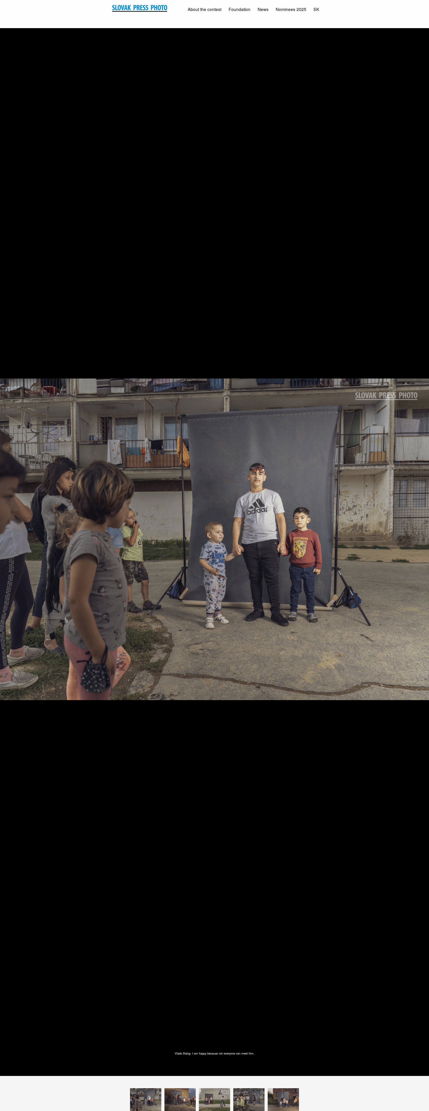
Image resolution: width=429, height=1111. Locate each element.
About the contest (204, 9)
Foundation (239, 9)
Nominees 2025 (291, 9)
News (263, 9)
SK (316, 9)
